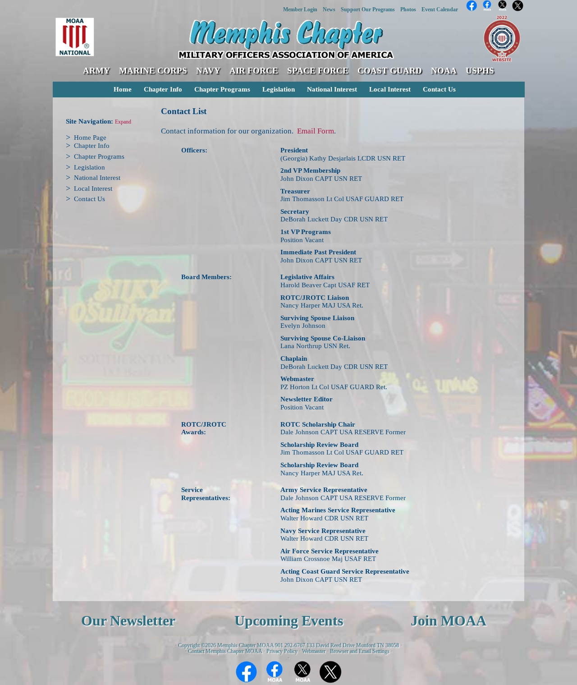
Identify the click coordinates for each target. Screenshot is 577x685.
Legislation (278, 89)
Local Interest (390, 89)
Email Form (315, 131)
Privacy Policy (282, 651)
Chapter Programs (222, 89)
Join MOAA (448, 621)
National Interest (332, 89)
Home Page (90, 137)
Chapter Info (163, 89)
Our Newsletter (128, 621)
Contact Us (439, 89)
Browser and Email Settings (359, 651)
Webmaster (313, 651)
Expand (123, 122)
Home (123, 89)
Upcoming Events (288, 621)
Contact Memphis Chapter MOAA (225, 651)
